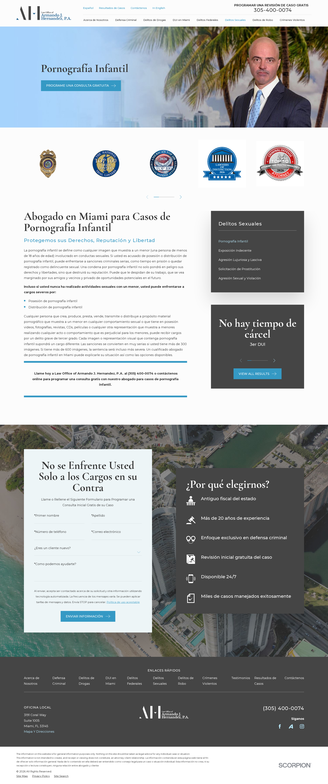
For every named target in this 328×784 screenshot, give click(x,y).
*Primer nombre (46, 515)
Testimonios (240, 678)
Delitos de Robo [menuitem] (262, 20)
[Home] (43, 13)
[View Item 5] (266, 360)
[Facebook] (280, 726)
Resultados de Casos (112, 8)
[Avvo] (291, 726)
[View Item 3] (258, 360)
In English (158, 8)
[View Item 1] (249, 360)
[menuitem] (257, 241)
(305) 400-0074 (283, 708)
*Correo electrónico (106, 531)
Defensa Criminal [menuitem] (125, 20)
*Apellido (98, 515)
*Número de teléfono (50, 531)
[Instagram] (302, 726)
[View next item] (180, 197)
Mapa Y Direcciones (39, 732)
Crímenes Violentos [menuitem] (292, 20)
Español (88, 8)
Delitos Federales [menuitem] (207, 20)
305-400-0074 (273, 10)
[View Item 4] (262, 360)
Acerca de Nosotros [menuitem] (95, 20)
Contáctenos (139, 8)
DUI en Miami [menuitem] (181, 20)
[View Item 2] (253, 360)
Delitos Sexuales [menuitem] (235, 20)
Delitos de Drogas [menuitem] (154, 20)
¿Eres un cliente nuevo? (52, 548)
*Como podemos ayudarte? (55, 564)
